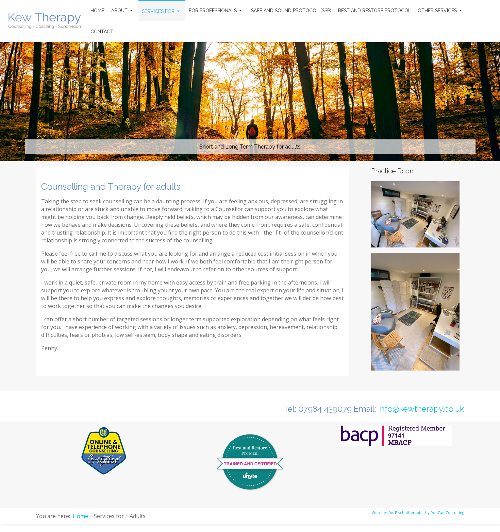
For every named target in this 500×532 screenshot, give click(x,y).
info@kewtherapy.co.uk (421, 409)
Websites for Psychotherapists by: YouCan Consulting (418, 512)
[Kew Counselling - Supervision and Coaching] (44, 20)
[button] (123, 10)
